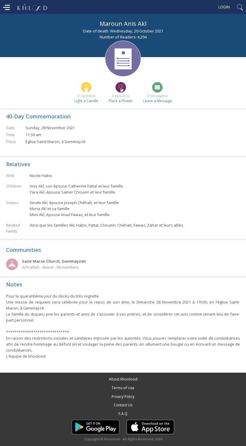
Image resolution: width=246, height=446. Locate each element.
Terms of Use (123, 387)
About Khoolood (123, 379)
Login (224, 7)
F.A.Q (123, 413)
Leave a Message (157, 100)
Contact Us (123, 405)
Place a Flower (121, 100)
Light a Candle (86, 100)
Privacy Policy (123, 396)
